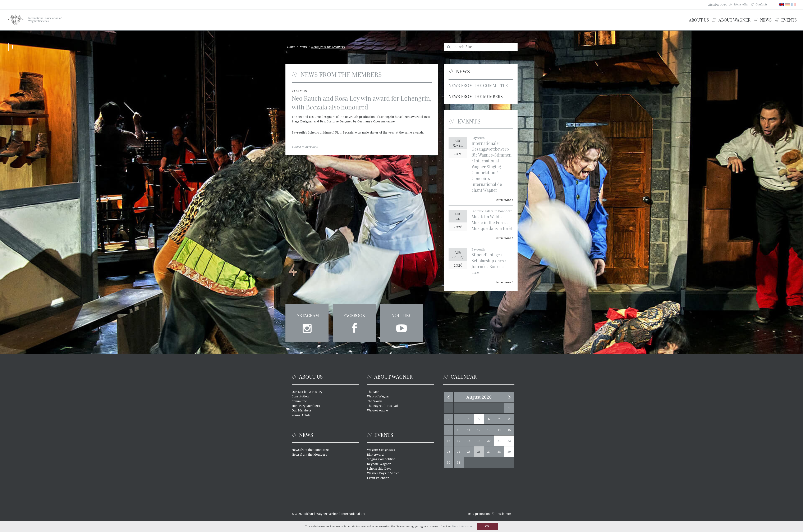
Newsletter (741, 4)
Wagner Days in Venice (383, 473)
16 (448, 440)
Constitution (300, 396)
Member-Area (717, 4)
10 (458, 430)
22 (509, 440)
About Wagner (735, 20)
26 (479, 451)
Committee (299, 401)
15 (509, 430)
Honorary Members (306, 405)
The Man (373, 391)
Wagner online (377, 410)
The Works (374, 401)
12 (479, 430)
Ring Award (375, 454)
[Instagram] (307, 326)
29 (509, 451)
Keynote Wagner (379, 464)
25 (469, 451)
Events (789, 20)
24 (458, 451)
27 (489, 451)
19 (479, 440)
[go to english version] (781, 4)
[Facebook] (354, 326)
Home (291, 47)
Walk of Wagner (378, 396)
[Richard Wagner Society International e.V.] (15, 19)
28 (499, 451)
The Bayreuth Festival (382, 405)
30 (448, 462)
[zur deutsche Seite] (787, 4)
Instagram (307, 315)
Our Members (301, 410)
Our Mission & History (307, 391)
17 (458, 440)
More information (462, 526)
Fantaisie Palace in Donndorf (492, 211)
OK (487, 526)
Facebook (354, 315)
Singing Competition (381, 459)
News (766, 20)
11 (469, 430)
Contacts (761, 4)
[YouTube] (401, 326)
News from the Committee (478, 85)
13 (489, 430)
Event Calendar (378, 478)
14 (499, 430)
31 (458, 462)
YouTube (401, 315)
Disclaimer (503, 513)
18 (469, 440)
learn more (503, 200)
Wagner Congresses (381, 449)
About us (699, 20)
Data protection (479, 513)
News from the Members (476, 96)
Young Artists (301, 415)
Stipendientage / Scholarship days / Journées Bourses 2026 (489, 263)
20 (489, 440)
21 (499, 440)
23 (448, 451)
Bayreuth (478, 138)
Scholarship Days (379, 468)
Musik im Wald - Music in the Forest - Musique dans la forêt (492, 222)
